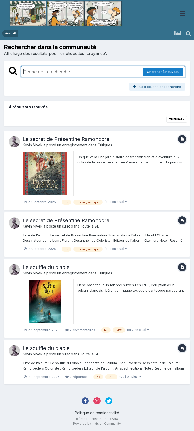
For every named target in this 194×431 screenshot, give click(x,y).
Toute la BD (90, 226)
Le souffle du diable (46, 267)
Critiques (105, 145)
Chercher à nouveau (163, 72)
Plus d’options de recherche (158, 87)
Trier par (176, 119)
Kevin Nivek (32, 145)
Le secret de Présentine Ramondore (66, 139)
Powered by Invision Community (97, 423)
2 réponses (78, 377)
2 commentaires (82, 330)
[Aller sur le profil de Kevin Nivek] (14, 141)
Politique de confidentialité (97, 413)
